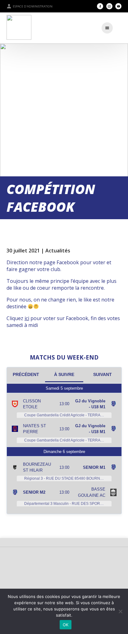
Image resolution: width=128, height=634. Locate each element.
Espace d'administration (33, 6)
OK (66, 624)
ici (27, 318)
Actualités (57, 250)
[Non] (120, 611)
